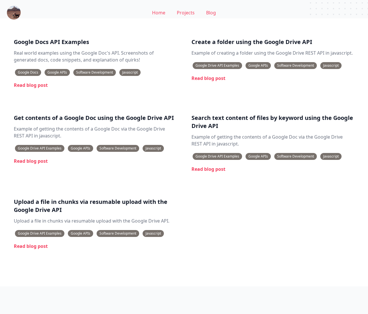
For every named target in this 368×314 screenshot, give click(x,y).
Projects (186, 12)
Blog (211, 12)
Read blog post (31, 85)
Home (158, 12)
